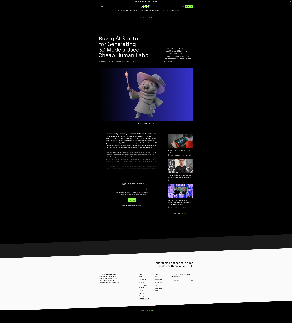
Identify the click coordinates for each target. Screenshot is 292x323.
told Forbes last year (131, 169)
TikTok (157, 285)
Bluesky (157, 277)
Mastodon (158, 279)
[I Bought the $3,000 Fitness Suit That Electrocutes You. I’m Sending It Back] (180, 166)
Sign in (181, 6)
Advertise (158, 10)
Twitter (157, 274)
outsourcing (132, 161)
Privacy (165, 10)
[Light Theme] (102, 6)
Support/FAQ (124, 10)
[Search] (99, 6)
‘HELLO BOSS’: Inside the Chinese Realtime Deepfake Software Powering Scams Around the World (180, 202)
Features (101, 33)
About (114, 10)
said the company (140, 173)
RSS (118, 10)
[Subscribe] (191, 280)
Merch (152, 10)
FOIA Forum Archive (142, 10)
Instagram (158, 282)
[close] (290, 2)
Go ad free (150, 17)
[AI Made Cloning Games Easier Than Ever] (180, 141)
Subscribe (189, 6)
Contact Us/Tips (175, 10)
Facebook (158, 288)
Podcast (132, 10)
